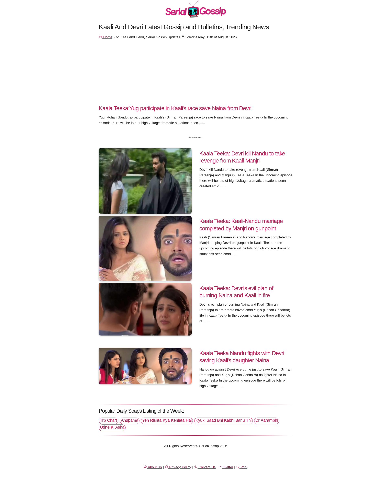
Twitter (227, 467)
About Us (154, 467)
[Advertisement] (195, 73)
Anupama (129, 420)
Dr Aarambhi (266, 420)
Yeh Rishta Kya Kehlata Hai (167, 420)
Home (107, 37)
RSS (243, 467)
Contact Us (207, 467)
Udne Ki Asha (112, 427)
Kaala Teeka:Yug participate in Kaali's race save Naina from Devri (175, 108)
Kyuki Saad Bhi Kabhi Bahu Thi (224, 420)
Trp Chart (108, 420)
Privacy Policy (179, 467)
